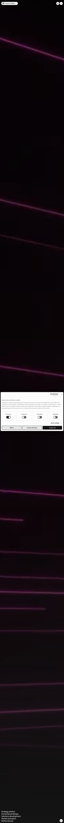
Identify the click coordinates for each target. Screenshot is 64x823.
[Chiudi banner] (61, 394)
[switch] (24, 417)
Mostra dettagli (55, 423)
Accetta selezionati (32, 427)
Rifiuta (12, 427)
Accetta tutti (52, 427)
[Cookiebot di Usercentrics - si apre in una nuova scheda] (51, 394)
